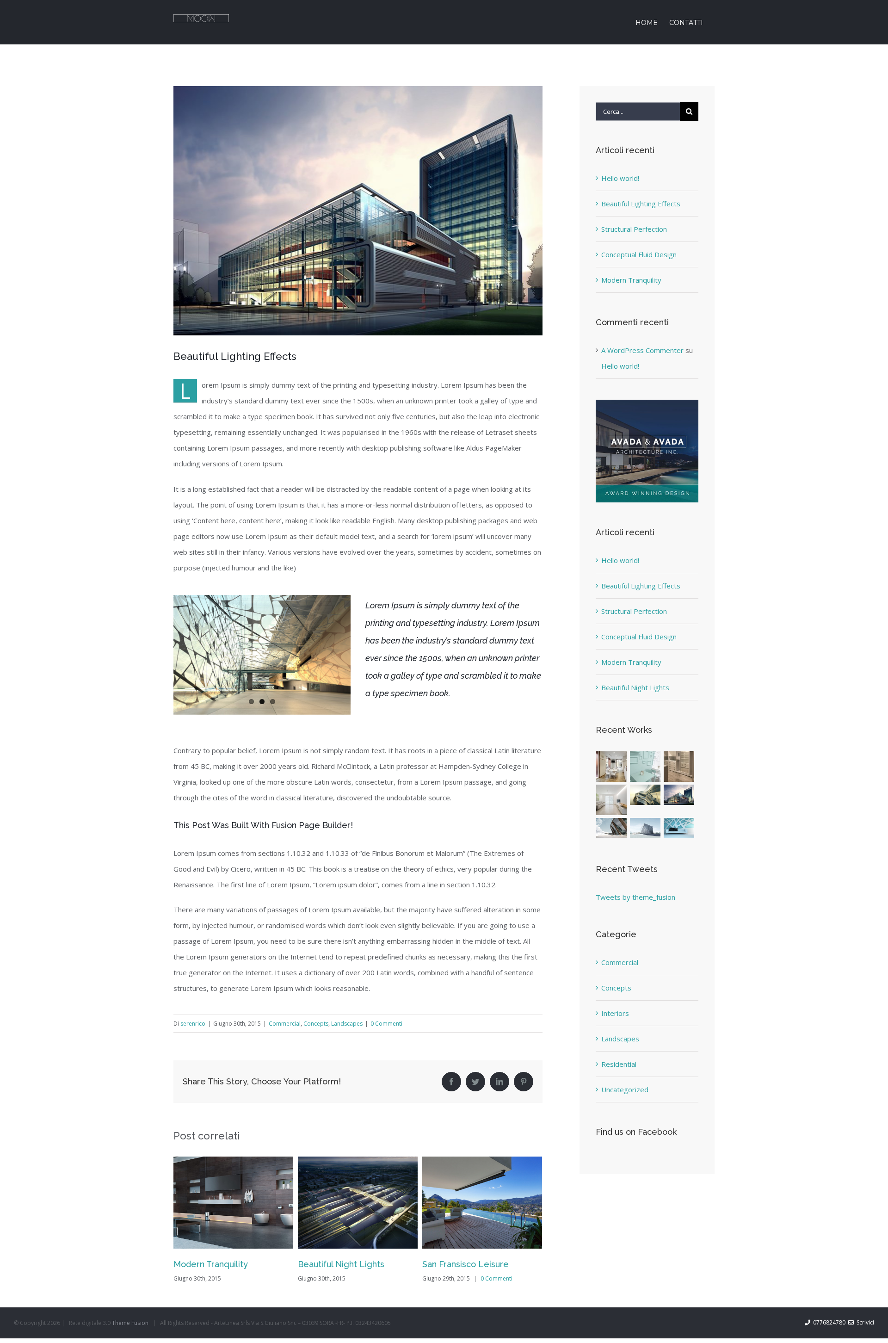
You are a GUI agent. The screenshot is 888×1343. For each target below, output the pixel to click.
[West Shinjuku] (645, 795)
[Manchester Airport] (679, 795)
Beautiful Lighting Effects (640, 203)
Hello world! (620, 178)
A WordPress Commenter (642, 350)
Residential (618, 1064)
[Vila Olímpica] (679, 828)
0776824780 (827, 1322)
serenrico (192, 1023)
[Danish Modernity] (612, 800)
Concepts (315, 1023)
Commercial (285, 1023)
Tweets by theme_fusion (635, 897)
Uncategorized (624, 1089)
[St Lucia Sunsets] (679, 766)
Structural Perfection (464, 1264)
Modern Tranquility (631, 280)
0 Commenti (386, 1023)
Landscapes (347, 1023)
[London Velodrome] (612, 828)
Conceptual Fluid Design (639, 254)
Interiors (615, 1013)
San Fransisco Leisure (341, 1264)
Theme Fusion (130, 1323)
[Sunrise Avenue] (612, 766)
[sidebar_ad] (647, 403)
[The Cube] (645, 828)
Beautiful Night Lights (216, 1264)
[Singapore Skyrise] (645, 766)
